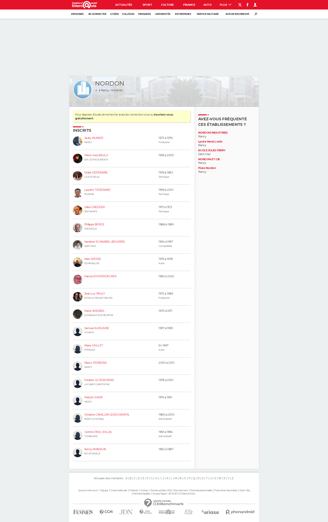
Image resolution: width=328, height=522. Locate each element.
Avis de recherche (237, 14)
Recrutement (181, 490)
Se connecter (97, 14)
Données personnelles (201, 490)
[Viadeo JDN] (188, 512)
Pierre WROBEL (94, 311)
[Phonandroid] (240, 512)
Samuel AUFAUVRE (96, 328)
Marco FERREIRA (95, 362)
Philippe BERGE (94, 224)
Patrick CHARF (93, 397)
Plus (224, 4)
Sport (147, 4)
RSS (170, 490)
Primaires (144, 14)
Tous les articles (158, 490)
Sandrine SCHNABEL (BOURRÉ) (104, 241)
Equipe (104, 490)
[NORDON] (82, 89)
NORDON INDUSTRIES (213, 132)
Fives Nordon (207, 168)
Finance (189, 4)
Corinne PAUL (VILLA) (97, 432)
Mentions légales (141, 493)
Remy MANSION (95, 449)
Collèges (128, 14)
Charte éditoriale (118, 490)
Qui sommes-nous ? (88, 490)
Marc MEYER (92, 259)
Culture (167, 4)
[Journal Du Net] (126, 512)
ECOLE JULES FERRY (211, 150)
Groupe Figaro (159, 493)
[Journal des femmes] (83, 512)
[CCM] (106, 512)
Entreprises (183, 14)
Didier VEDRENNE (96, 172)
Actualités (123, 4)
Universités (162, 14)
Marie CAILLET (93, 345)
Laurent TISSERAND (97, 190)
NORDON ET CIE (209, 159)
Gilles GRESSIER (94, 207)
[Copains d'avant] (167, 512)
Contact (144, 490)
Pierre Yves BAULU (96, 155)
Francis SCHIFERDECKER (100, 276)
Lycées (114, 14)
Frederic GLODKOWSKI (99, 380)
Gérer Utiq (244, 490)
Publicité (133, 490)
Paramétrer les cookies (225, 490)
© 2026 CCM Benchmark (182, 493)
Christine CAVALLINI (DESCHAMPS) (106, 414)
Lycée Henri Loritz (210, 141)
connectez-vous (139, 114)
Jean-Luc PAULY (94, 293)
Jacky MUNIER (93, 138)
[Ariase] (210, 512)
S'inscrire (77, 14)
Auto (207, 4)
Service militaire (207, 14)
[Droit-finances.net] (145, 512)
